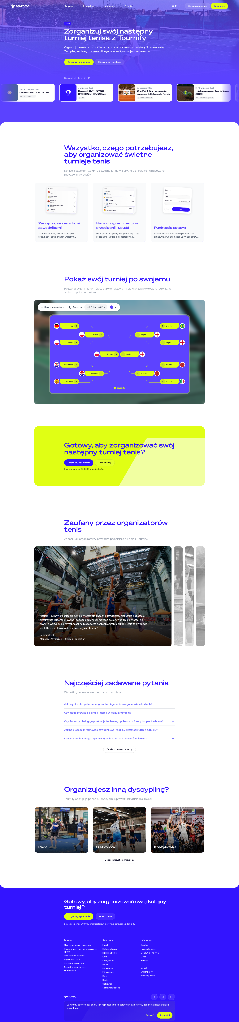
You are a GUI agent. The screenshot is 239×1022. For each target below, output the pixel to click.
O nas (143, 957)
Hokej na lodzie (109, 949)
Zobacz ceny (104, 462)
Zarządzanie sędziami (74, 963)
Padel (105, 964)
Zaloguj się (219, 6)
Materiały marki (148, 975)
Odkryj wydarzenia (197, 6)
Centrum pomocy (149, 953)
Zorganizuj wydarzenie (78, 462)
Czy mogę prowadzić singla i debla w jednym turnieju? (97, 712)
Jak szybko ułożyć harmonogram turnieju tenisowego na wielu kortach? (108, 704)
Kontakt (144, 960)
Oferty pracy (147, 972)
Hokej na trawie (109, 953)
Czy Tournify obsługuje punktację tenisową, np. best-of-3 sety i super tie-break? (113, 721)
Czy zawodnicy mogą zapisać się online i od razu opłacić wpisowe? (105, 738)
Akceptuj (165, 1015)
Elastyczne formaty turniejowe (78, 945)
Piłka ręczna (108, 972)
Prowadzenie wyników (74, 955)
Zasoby (144, 945)
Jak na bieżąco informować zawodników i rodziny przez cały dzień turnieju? (111, 729)
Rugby (105, 976)
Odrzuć (150, 1015)
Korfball (105, 957)
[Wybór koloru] (113, 307)
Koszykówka (108, 960)
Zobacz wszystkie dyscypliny (119, 860)
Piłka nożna (107, 968)
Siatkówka (107, 984)
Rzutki (105, 980)
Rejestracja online (72, 959)
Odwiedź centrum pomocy (119, 749)
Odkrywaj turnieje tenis (109, 62)
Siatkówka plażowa (111, 988)
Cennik (128, 6)
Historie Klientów (148, 949)
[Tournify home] (20, 6)
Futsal (105, 945)
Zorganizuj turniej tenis (78, 62)
